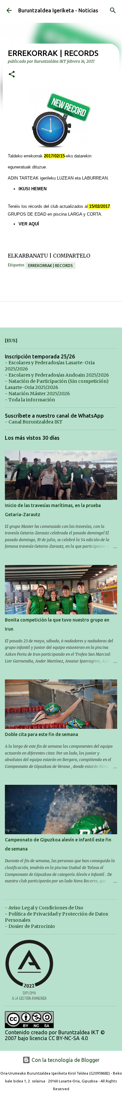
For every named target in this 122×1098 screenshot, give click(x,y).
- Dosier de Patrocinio (30, 926)
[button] (12, 74)
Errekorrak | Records (50, 265)
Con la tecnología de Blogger (65, 1060)
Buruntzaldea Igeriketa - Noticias (58, 10)
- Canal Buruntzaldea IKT (33, 422)
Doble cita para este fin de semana (41, 734)
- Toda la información (30, 400)
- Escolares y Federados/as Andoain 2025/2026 (57, 375)
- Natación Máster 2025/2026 (37, 393)
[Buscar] (113, 10)
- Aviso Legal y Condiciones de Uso (44, 908)
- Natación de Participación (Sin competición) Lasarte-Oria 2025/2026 (57, 384)
